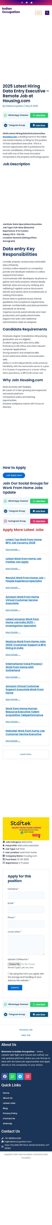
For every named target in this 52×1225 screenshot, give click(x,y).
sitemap (7, 1123)
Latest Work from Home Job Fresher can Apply (23, 560)
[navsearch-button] (47, 13)
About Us (7, 1098)
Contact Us (9, 1118)
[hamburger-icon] (38, 13)
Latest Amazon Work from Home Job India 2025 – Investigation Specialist (22, 622)
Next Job (26, 1035)
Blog (5, 1108)
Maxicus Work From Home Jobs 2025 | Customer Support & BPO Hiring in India (26, 645)
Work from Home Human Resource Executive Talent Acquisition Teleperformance (24, 712)
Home (6, 1093)
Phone (12, 917)
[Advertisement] (26, 48)
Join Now (40, 115)
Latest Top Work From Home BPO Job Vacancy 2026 (24, 541)
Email (11, 903)
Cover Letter (14, 931)
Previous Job (26, 1030)
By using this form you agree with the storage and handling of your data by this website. (26, 977)
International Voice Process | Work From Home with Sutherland (24, 667)
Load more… (26, 754)
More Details (12, 549)
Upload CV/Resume (18, 959)
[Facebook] (22, 3)
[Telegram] (27, 3)
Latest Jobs (9, 1103)
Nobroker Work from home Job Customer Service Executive (25, 732)
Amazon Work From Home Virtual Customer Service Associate (22, 600)
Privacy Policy (10, 1113)
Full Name (13, 889)
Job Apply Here (14, 475)
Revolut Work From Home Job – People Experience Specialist (25, 579)
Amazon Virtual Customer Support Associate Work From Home (25, 689)
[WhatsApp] (31, 3)
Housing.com (10, 136)
